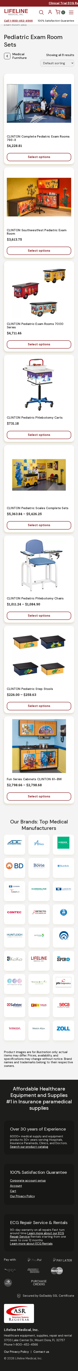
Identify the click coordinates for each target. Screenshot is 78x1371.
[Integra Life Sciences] (39, 938)
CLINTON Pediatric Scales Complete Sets (38, 508)
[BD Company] (14, 868)
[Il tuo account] (50, 13)
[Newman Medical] (39, 984)
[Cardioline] (39, 891)
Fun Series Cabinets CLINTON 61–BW (34, 779)
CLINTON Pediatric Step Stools (30, 689)
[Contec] (14, 914)
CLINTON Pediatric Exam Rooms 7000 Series (35, 325)
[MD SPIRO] (63, 961)
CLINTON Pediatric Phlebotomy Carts (35, 418)
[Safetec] (14, 1007)
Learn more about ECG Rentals (31, 1244)
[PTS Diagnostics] (63, 984)
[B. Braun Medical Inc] (63, 845)
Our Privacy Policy (22, 1196)
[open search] (41, 12)
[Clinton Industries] (63, 891)
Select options (39, 157)
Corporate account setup (28, 1181)
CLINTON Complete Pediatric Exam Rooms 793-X (38, 138)
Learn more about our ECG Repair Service (37, 1235)
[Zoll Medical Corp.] (63, 1030)
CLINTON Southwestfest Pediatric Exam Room (36, 232)
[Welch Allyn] (39, 1030)
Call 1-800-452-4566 (18, 20)
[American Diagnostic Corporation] (14, 845)
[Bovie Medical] (39, 868)
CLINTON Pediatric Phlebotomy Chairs (35, 598)
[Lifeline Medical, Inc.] (39, 961)
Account (16, 1186)
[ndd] (14, 984)
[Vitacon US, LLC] (14, 1030)
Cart (13, 1191)
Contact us (41, 1352)
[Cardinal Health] (14, 891)
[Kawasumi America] (63, 938)
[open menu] (71, 12)
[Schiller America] (39, 1007)
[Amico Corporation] (39, 845)
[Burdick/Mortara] (63, 868)
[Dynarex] (63, 914)
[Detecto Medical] (39, 914)
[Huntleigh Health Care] (14, 938)
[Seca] (63, 1007)
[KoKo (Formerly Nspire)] (14, 961)
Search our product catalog (29, 1147)
